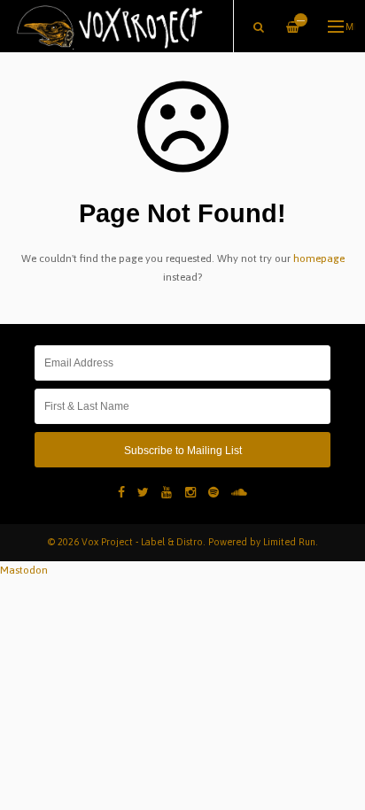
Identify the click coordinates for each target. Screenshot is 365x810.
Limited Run (289, 541)
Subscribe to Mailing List (183, 450)
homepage (319, 258)
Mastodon (24, 570)
